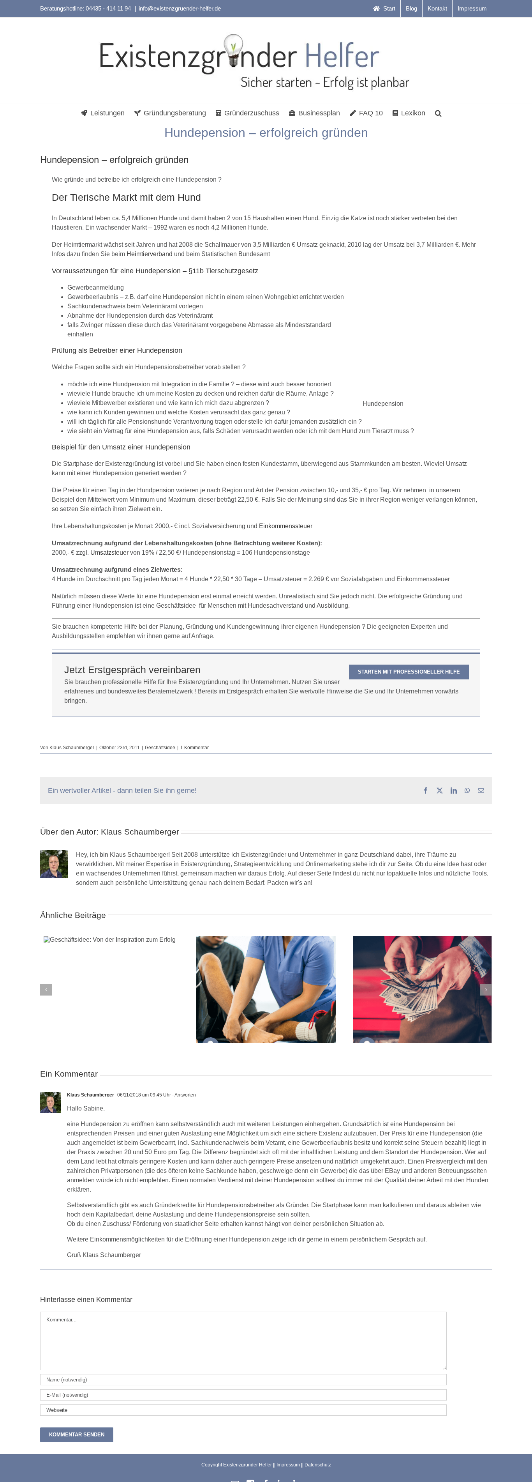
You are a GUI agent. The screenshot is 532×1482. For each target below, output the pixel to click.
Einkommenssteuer (285, 526)
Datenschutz (318, 1465)
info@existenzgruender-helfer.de (180, 8)
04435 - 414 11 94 (109, 8)
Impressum (288, 1465)
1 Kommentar (194, 747)
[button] (438, 112)
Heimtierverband (150, 254)
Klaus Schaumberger (71, 747)
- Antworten (183, 1095)
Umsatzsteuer (109, 552)
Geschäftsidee (160, 747)
